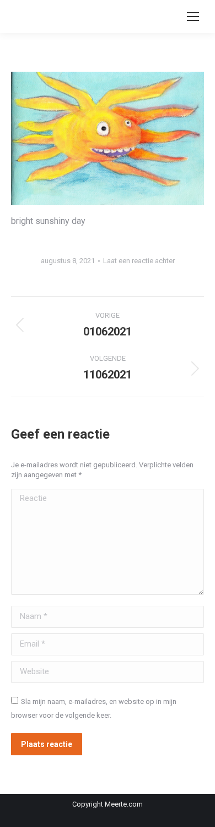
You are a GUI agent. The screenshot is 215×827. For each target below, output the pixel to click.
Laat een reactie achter (139, 261)
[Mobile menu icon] (193, 17)
